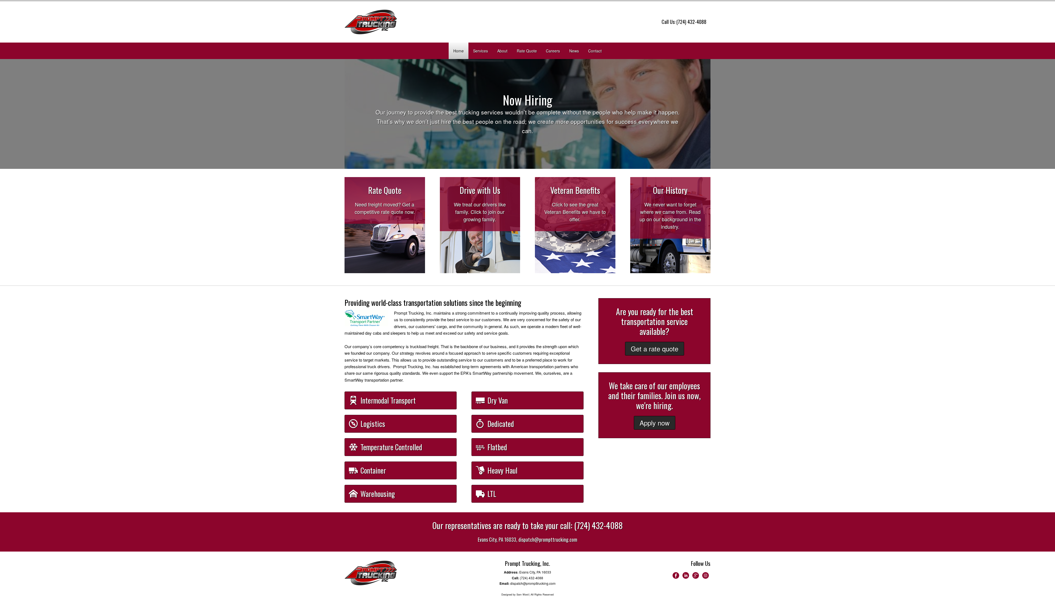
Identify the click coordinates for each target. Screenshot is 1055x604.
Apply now (655, 422)
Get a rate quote (654, 348)
